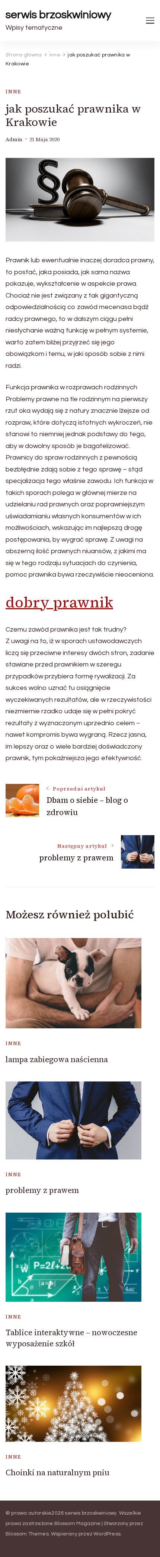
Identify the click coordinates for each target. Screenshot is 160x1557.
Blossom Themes (27, 1534)
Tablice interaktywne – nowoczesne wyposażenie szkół (71, 1338)
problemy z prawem (42, 1190)
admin (14, 139)
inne (13, 91)
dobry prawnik (59, 602)
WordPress (107, 1534)
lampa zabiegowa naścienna (57, 1059)
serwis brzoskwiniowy (58, 14)
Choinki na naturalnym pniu (57, 1472)
